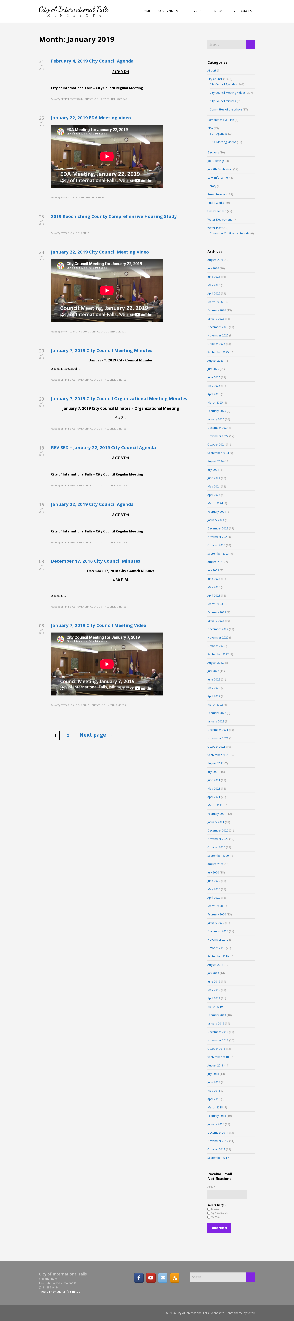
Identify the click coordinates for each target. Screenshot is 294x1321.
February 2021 (216, 814)
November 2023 (217, 537)
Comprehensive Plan (220, 120)
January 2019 (215, 1023)
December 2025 (217, 327)
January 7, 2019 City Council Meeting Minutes (101, 350)
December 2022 (217, 629)
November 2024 (217, 436)
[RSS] (174, 1278)
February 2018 (216, 1116)
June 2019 (213, 981)
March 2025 (215, 402)
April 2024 (213, 495)
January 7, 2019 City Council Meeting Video (98, 625)
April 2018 (213, 1099)
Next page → (96, 734)
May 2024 (213, 486)
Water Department (219, 219)
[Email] (162, 1278)
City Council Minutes (223, 101)
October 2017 (216, 1149)
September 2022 (218, 654)
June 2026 (213, 277)
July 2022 (213, 671)
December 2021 (217, 730)
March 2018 (215, 1107)
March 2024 (215, 503)
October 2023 (216, 545)
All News (214, 1209)
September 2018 (218, 1057)
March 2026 (215, 302)
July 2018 (213, 1074)
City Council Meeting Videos (228, 92)
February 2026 (216, 310)
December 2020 (217, 830)
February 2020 (216, 914)
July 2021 (213, 772)
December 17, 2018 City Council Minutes (95, 561)
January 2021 (215, 822)
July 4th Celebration (219, 169)
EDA (210, 128)
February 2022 (216, 713)
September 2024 (218, 453)
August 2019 (215, 965)
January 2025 (215, 419)
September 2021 (218, 755)
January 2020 (215, 923)
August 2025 (215, 360)
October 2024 (216, 444)
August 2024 (215, 461)
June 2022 (213, 679)
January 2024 (215, 520)
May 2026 (213, 285)
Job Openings (216, 161)
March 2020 (215, 906)
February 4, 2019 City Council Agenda (92, 61)
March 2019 (215, 1007)
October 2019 (216, 948)
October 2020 (216, 847)
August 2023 (215, 562)
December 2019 (217, 931)
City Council (214, 79)
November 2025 (217, 335)
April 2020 (213, 897)
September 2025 (218, 352)
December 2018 (217, 1032)
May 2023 (213, 587)
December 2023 (217, 528)
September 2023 (218, 553)
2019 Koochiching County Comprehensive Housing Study (114, 216)
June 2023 (213, 579)
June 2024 (213, 478)
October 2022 (216, 646)
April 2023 (213, 595)
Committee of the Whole (226, 109)
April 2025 (213, 394)
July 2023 (213, 570)
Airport (211, 70)
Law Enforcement (218, 177)
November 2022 (217, 637)
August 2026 (215, 260)
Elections (213, 152)
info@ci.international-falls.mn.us (59, 1291)
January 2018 (215, 1124)
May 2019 (213, 990)
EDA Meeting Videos (223, 142)
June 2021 (213, 780)
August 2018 (215, 1065)
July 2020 (213, 872)
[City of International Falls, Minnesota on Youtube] (150, 1278)
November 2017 (217, 1141)
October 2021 (216, 746)
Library (211, 186)
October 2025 (216, 344)
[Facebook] (138, 1278)
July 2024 (213, 470)
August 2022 (215, 662)
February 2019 (216, 1015)
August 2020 (215, 864)
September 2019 (218, 956)
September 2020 (218, 855)
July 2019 (213, 973)
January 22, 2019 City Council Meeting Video (100, 252)
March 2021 (215, 805)
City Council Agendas (223, 84)
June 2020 (213, 881)
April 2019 (213, 998)
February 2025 (216, 411)
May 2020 (213, 889)
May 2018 (213, 1090)
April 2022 (213, 696)
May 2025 (213, 386)
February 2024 (216, 511)
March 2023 (215, 604)
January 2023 (215, 621)
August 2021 (215, 763)
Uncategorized (216, 211)
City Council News (219, 1213)
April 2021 (213, 797)
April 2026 (213, 293)
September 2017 (218, 1158)
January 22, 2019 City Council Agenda (92, 504)
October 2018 (216, 1048)
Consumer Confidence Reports (230, 233)
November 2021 (217, 738)
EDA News (215, 1217)
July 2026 (213, 268)
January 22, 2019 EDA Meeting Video (91, 117)
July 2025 (213, 369)
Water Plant (215, 228)
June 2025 (213, 377)
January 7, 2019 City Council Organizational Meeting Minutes (119, 398)
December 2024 (217, 428)
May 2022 (213, 688)
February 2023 (216, 612)
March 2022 (215, 704)
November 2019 (217, 939)
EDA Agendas (218, 133)
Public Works (215, 203)
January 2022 (215, 721)
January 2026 (215, 318)
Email (211, 1186)
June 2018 (213, 1082)
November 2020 (217, 839)
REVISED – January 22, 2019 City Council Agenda (103, 447)
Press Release (216, 194)
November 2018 (217, 1040)
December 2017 (217, 1132)
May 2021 (213, 788)
